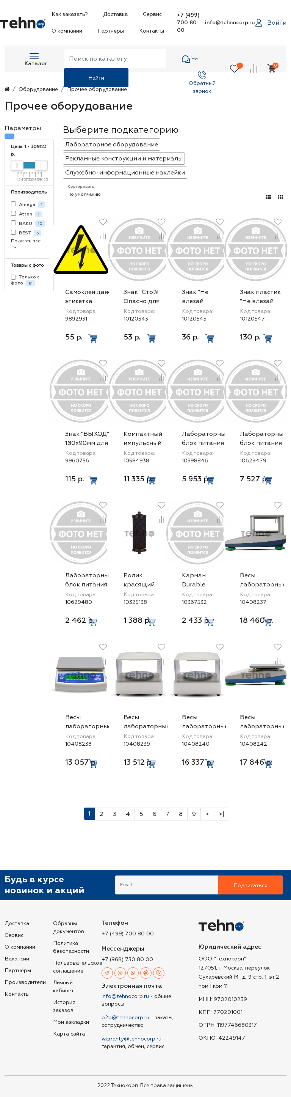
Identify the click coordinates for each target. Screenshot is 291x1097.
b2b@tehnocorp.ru (125, 1017)
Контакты (151, 31)
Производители (25, 982)
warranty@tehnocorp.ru (131, 1039)
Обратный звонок (202, 83)
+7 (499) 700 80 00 (188, 22)
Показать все (26, 241)
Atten (28, 214)
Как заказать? (70, 14)
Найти (96, 78)
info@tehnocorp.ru (230, 22)
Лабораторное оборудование (111, 144)
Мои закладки (71, 1022)
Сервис (152, 14)
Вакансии (17, 959)
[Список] (269, 197)
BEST (28, 233)
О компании (67, 31)
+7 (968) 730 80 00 (127, 959)
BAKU (30, 223)
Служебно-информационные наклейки (125, 172)
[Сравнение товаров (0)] (253, 68)
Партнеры (110, 31)
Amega (30, 204)
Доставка (115, 14)
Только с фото (25, 280)
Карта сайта (69, 1034)
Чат (195, 58)
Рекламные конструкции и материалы (124, 158)
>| (221, 814)
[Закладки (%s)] (234, 68)
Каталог (36, 63)
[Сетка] (280, 197)
